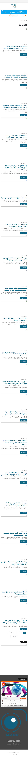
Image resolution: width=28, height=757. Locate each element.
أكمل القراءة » (23, 54)
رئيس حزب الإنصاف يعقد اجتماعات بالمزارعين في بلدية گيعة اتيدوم (16, 504)
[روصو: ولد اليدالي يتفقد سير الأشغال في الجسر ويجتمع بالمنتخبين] (14, 551)
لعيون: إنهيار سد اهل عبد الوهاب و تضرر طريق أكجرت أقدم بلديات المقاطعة (14, 382)
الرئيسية (24, 20)
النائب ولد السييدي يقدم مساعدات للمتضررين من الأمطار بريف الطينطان (16, 76)
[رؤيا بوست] (14, 6)
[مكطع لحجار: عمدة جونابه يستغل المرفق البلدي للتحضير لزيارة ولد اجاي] (14, 35)
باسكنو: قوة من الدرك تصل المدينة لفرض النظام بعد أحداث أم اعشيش (16, 412)
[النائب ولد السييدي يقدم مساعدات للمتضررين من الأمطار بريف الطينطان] (14, 64)
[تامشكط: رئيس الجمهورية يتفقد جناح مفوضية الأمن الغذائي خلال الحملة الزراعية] (14, 429)
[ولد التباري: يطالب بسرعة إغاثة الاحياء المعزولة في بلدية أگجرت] (14, 307)
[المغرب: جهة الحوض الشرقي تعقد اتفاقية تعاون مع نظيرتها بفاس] (14, 124)
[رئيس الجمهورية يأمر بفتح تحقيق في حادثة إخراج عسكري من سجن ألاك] (14, 244)
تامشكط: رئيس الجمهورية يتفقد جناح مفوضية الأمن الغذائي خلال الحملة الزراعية (15, 442)
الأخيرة (15, 636)
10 (11, 632)
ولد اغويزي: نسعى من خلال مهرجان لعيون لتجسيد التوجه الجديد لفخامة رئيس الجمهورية (16, 167)
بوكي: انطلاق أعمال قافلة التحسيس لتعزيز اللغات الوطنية (15, 534)
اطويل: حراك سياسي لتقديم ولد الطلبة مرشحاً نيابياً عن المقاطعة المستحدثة (15, 106)
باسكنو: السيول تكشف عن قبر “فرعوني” (14, 197)
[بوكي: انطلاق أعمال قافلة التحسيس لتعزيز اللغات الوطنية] (14, 522)
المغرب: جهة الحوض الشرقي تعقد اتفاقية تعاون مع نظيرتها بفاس (16, 136)
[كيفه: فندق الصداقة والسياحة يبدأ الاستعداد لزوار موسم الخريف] (14, 213)
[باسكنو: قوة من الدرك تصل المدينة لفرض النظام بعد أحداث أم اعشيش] (14, 401)
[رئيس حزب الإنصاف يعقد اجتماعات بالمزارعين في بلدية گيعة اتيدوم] (14, 492)
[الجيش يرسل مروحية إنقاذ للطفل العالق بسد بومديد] (14, 339)
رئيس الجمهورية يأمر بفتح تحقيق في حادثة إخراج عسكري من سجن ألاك (15, 259)
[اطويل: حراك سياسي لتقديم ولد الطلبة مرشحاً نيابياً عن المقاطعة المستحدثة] (14, 94)
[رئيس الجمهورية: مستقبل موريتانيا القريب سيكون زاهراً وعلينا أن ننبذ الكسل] (14, 462)
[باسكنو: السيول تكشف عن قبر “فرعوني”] (14, 187)
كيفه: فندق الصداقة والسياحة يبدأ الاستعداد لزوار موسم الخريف (16, 225)
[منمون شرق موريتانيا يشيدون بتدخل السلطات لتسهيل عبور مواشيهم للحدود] (14, 610)
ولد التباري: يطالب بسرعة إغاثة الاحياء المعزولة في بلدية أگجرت (15, 319)
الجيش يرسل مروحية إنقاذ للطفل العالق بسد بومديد (14, 354)
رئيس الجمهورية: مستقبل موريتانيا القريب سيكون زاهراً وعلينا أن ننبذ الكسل (14, 473)
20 (7, 632)
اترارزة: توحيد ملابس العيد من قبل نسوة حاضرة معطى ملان (14, 593)
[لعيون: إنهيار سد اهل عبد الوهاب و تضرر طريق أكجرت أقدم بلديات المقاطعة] (14, 371)
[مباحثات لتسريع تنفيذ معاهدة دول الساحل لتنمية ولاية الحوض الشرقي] (14, 277)
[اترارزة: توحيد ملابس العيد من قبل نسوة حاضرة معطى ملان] (14, 581)
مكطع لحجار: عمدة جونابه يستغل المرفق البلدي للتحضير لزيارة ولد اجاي (15, 47)
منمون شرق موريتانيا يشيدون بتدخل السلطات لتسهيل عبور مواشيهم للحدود (14, 621)
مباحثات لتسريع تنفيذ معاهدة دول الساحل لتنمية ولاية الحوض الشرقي (15, 289)
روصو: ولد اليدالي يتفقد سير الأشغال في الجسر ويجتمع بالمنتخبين (14, 562)
